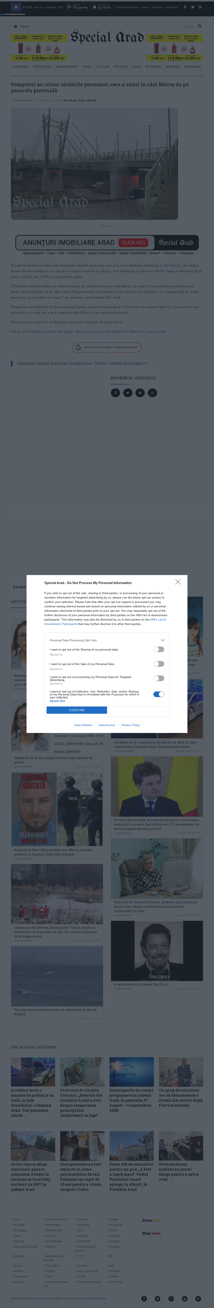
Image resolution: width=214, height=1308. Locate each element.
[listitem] (107, 640)
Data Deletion (83, 725)
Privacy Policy (131, 725)
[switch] (158, 649)
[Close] (179, 583)
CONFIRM (77, 710)
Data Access (107, 725)
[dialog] (107, 654)
